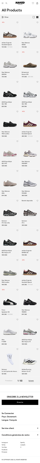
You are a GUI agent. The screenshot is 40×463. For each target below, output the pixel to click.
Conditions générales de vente (15, 435)
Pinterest (4, 452)
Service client (8, 428)
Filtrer (6, 17)
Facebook (4, 449)
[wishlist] (17, 22)
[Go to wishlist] (33, 3)
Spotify (22, 442)
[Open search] (5, 3)
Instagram (5, 442)
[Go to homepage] (20, 3)
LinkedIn (22, 445)
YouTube (4, 447)
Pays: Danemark (9, 416)
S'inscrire (20, 402)
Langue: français (9, 420)
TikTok (3, 445)
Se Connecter (8, 413)
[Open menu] (3, 3)
